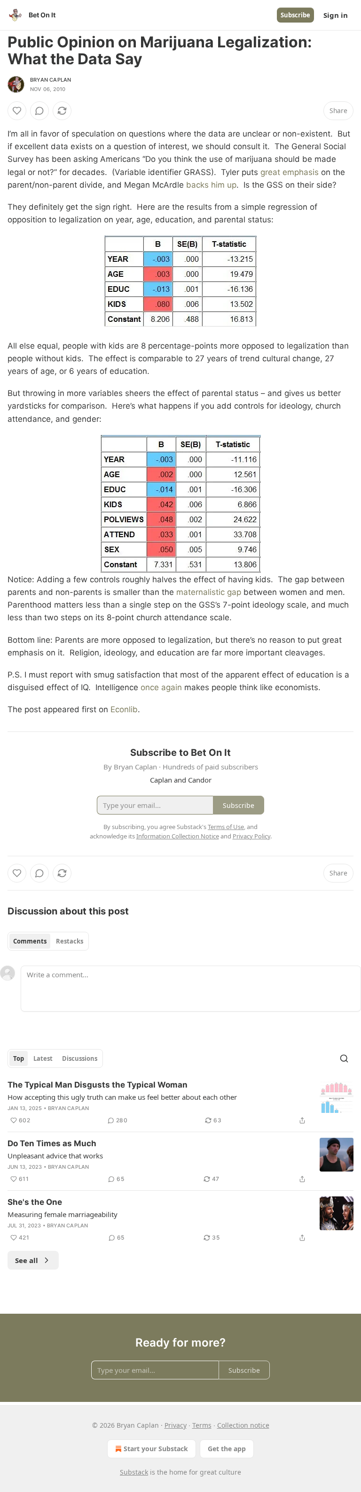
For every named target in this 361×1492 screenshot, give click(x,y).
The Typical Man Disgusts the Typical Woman (98, 1084)
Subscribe (295, 15)
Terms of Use (226, 826)
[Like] (17, 110)
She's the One (35, 1202)
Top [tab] (18, 1058)
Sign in (335, 15)
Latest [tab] (43, 1058)
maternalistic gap (208, 592)
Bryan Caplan (50, 79)
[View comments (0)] (39, 110)
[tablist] (48, 941)
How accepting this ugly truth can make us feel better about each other (122, 1097)
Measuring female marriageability (63, 1214)
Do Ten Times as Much (52, 1143)
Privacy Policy (251, 836)
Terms (202, 1425)
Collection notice (243, 1425)
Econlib (124, 709)
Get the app (227, 1448)
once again (161, 687)
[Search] (344, 1058)
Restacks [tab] (69, 941)
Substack (134, 1472)
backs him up (211, 185)
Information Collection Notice (177, 836)
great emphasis (289, 172)
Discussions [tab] (79, 1058)
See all (26, 1260)
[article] (180, 1102)
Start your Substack (156, 1448)
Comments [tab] (30, 941)
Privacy (176, 1425)
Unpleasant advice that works (55, 1155)
